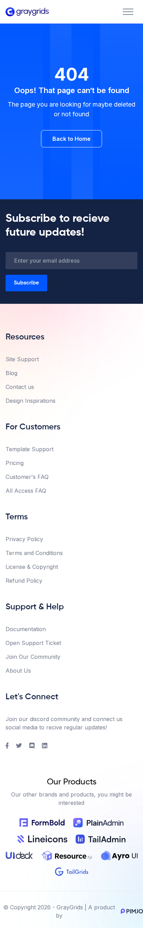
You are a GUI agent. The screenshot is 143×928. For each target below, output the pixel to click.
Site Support (22, 359)
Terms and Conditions (34, 552)
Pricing (15, 463)
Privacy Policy (24, 539)
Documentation (26, 629)
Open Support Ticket (33, 642)
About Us (18, 670)
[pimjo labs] (130, 911)
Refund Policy (24, 580)
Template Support (29, 449)
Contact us (20, 386)
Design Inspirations (31, 400)
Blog (11, 373)
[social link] (7, 746)
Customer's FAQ (27, 476)
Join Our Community (33, 656)
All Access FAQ (26, 490)
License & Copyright (32, 566)
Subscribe (26, 283)
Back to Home (71, 138)
